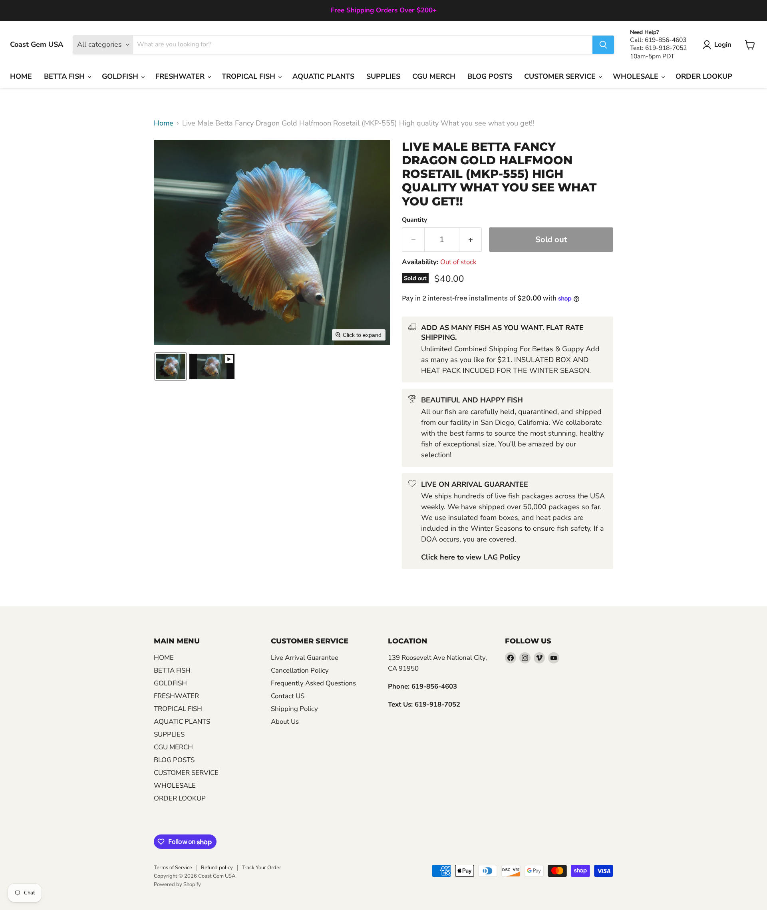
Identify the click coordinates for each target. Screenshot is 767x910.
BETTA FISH (65, 76)
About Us (285, 721)
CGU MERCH (433, 76)
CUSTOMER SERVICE (561, 76)
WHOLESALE (636, 76)
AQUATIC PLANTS (323, 76)
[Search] (603, 45)
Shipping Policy (294, 708)
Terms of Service (173, 867)
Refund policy (217, 867)
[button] (719, 45)
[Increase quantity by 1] (470, 239)
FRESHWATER (181, 76)
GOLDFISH (121, 76)
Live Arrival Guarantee (304, 657)
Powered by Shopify (177, 884)
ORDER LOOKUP (704, 76)
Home (163, 123)
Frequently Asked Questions (313, 683)
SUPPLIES (383, 76)
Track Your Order (261, 867)
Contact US (287, 696)
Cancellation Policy (300, 670)
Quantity (414, 219)
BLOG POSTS (489, 76)
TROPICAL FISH (249, 76)
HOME (21, 76)
